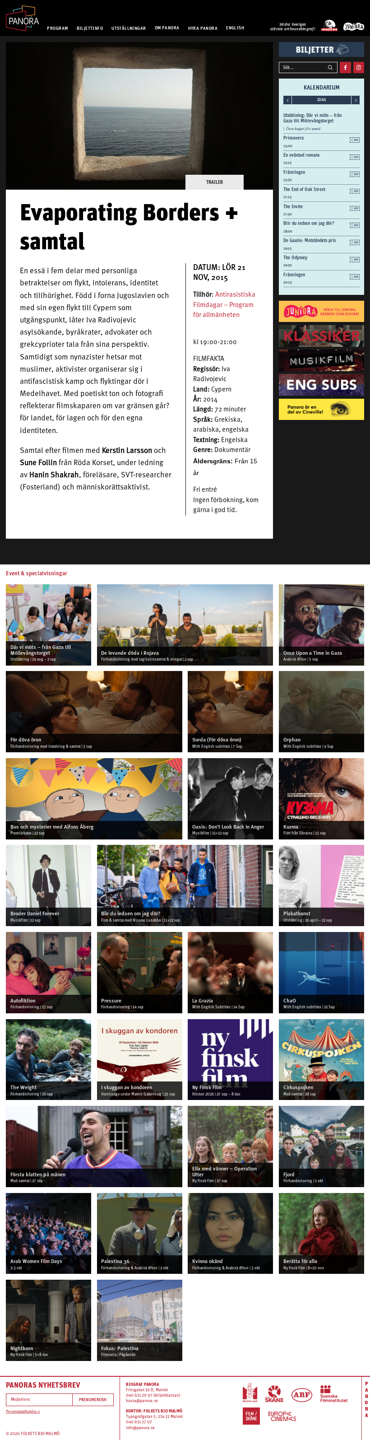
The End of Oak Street (304, 189)
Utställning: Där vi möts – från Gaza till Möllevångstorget (312, 117)
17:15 (287, 197)
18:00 (287, 231)
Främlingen (294, 172)
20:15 (287, 282)
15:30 (287, 180)
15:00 (287, 146)
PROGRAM (57, 27)
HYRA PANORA (203, 27)
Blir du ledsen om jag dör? (308, 223)
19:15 (287, 249)
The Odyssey (295, 257)
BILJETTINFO (90, 27)
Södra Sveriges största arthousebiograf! (292, 27)
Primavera (293, 137)
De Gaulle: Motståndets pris (309, 240)
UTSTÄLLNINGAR (128, 27)
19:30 (287, 265)
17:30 (287, 214)
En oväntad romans (301, 155)
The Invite (293, 206)
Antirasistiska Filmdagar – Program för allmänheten (224, 305)
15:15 (287, 163)
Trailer (214, 182)
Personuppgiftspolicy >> (23, 1411)
